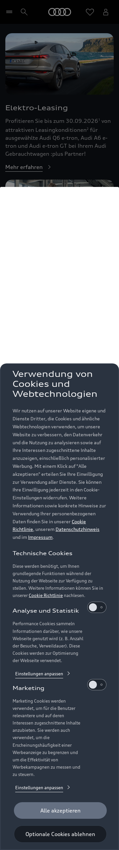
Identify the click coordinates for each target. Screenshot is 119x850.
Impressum (40, 537)
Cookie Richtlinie (46, 595)
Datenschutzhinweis (77, 529)
